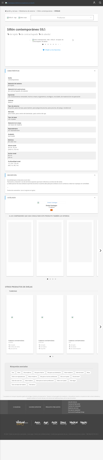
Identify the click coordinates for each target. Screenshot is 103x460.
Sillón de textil (80, 372)
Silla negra (73, 380)
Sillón (18, 372)
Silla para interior (39, 372)
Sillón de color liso (17, 380)
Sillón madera (29, 380)
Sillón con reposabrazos (18, 376)
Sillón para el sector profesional (45, 380)
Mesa (88, 372)
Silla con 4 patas (64, 376)
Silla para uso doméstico (54, 372)
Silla (13, 372)
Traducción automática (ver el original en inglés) (21, 190)
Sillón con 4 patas (62, 380)
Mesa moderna (32, 376)
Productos (61, 17)
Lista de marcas (72, 402)
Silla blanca (32, 384)
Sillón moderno (68, 372)
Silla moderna (27, 372)
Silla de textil (76, 376)
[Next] (72, 40)
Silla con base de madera (19, 384)
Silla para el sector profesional (48, 376)
